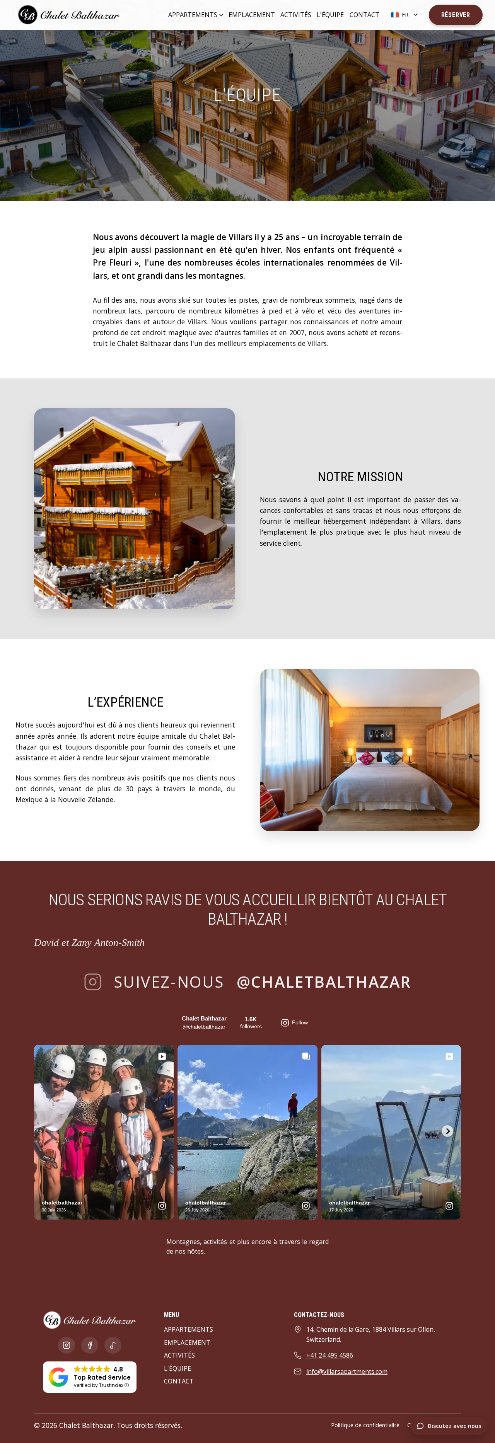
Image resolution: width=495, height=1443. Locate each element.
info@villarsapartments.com (346, 1371)
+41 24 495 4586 (329, 1355)
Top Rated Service (102, 1377)
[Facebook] (89, 1345)
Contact (364, 14)
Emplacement (252, 14)
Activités (295, 14)
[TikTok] (112, 1345)
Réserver (455, 15)
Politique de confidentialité (365, 1425)
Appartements (192, 14)
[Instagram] (66, 1345)
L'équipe (330, 14)
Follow (300, 1022)
